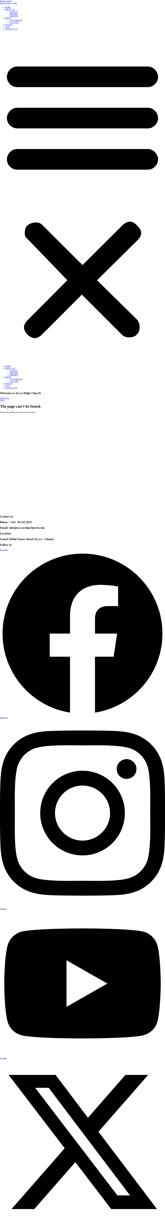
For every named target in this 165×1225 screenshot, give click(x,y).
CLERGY (14, 12)
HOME (8, 7)
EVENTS (8, 25)
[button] (82, 197)
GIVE (7, 27)
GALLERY (14, 23)
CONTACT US (11, 29)
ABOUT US (10, 9)
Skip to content (5, 1)
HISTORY (14, 14)
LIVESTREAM (16, 20)
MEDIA (8, 18)
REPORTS (14, 16)
